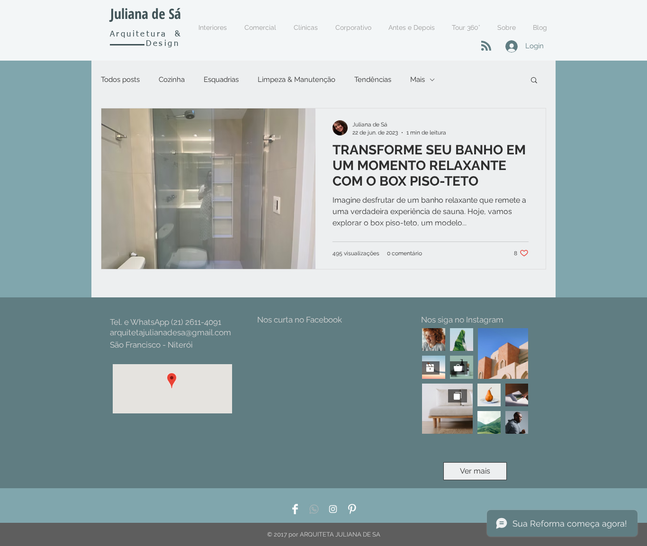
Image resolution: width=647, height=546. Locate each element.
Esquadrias (221, 79)
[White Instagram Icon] (333, 509)
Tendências (372, 79)
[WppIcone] (314, 509)
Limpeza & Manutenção (296, 79)
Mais (417, 79)
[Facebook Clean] (295, 509)
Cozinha (172, 79)
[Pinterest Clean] (352, 509)
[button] (534, 81)
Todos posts (120, 79)
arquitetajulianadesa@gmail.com (170, 332)
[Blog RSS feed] (486, 46)
